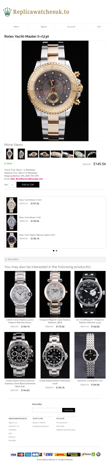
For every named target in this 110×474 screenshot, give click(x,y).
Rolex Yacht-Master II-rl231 (30, 199)
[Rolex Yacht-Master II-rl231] (11, 205)
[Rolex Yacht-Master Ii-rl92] (11, 223)
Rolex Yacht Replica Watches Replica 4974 (37, 234)
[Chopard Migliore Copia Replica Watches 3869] (55, 294)
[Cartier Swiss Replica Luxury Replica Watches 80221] (20, 294)
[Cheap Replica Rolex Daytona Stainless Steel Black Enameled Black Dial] (20, 355)
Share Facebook (9, 193)
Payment (12, 441)
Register (60, 426)
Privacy (12, 437)
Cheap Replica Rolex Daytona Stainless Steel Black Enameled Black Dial (20, 383)
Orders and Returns (65, 430)
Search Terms (39, 423)
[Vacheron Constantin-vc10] (90, 355)
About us (13, 423)
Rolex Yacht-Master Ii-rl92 (30, 217)
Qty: (6, 185)
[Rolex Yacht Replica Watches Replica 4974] (11, 240)
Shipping (12, 430)
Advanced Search (41, 426)
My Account (62, 423)
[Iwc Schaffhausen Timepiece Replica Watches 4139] (90, 294)
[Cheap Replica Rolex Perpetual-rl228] (55, 355)
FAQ (10, 434)
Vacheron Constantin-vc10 (90, 381)
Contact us (14, 426)
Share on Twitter (15, 193)
